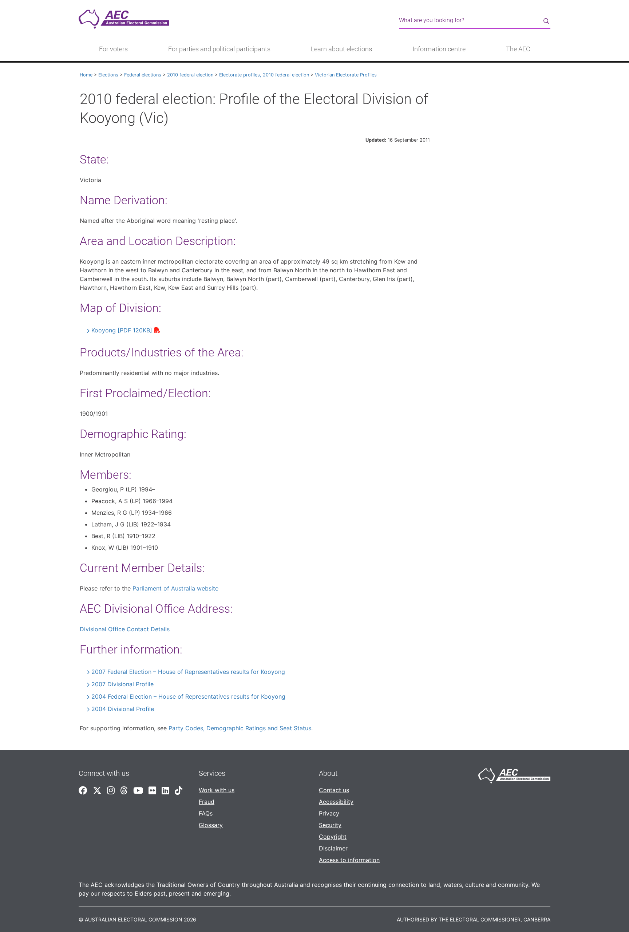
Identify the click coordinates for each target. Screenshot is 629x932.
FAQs (206, 813)
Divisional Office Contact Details (125, 629)
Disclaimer (333, 848)
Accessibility (336, 801)
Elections (108, 75)
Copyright (333, 836)
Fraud (206, 801)
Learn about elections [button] (341, 49)
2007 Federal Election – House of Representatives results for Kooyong (188, 671)
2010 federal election (190, 75)
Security (330, 825)
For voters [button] (113, 49)
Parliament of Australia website (175, 588)
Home (86, 75)
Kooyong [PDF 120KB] (121, 330)
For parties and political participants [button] (219, 49)
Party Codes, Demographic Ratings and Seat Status (240, 728)
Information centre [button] (439, 49)
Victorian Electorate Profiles (346, 75)
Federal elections (142, 75)
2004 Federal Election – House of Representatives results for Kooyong (188, 696)
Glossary (211, 825)
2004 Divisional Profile (122, 708)
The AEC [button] (518, 49)
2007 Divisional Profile (122, 684)
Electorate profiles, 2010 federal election (264, 75)
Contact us (334, 790)
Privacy (329, 813)
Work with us (216, 790)
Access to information (349, 860)
